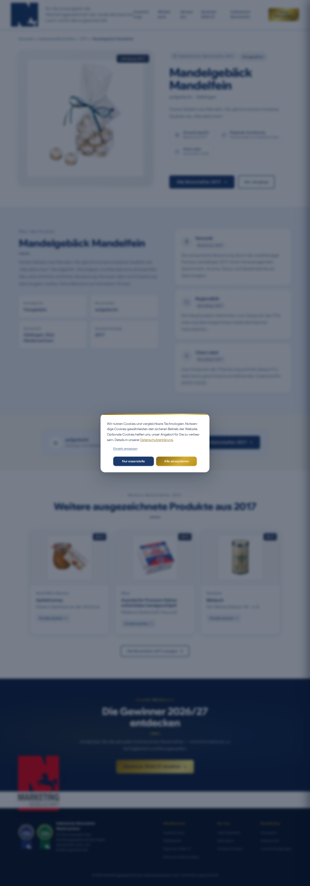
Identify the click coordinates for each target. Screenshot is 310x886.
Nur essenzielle (133, 461)
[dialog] (155, 443)
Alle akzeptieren (176, 461)
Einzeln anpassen (125, 448)
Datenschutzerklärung (156, 440)
